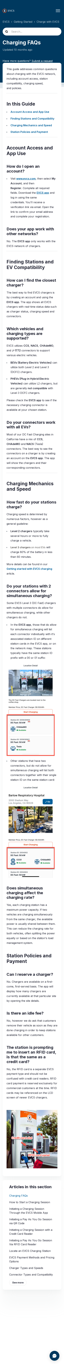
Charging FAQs (18, 1195)
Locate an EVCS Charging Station (30, 1251)
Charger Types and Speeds (26, 1268)
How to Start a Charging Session (29, 1202)
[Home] (8, 11)
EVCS (6, 21)
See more (18, 1282)
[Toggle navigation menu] (57, 10)
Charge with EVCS (48, 21)
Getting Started (23, 21)
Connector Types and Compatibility (31, 1274)
